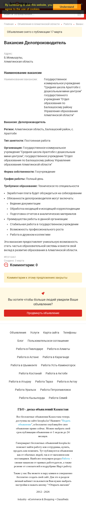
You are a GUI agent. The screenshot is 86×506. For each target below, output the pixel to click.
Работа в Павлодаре (29, 348)
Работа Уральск (25, 389)
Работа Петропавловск (55, 389)
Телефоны (69, 332)
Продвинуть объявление (43, 313)
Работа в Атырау (20, 381)
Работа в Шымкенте (24, 365)
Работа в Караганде (56, 357)
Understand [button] (67, 7)
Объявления (18, 332)
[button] (41, 9)
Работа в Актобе (56, 373)
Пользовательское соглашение (48, 340)
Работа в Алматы (58, 348)
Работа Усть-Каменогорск (58, 365)
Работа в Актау (67, 381)
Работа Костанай (30, 373)
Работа (66, 458)
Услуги (34, 332)
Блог (20, 340)
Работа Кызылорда (32, 397)
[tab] (21, 265)
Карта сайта (51, 332)
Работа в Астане (28, 357)
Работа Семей (58, 397)
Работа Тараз (44, 381)
